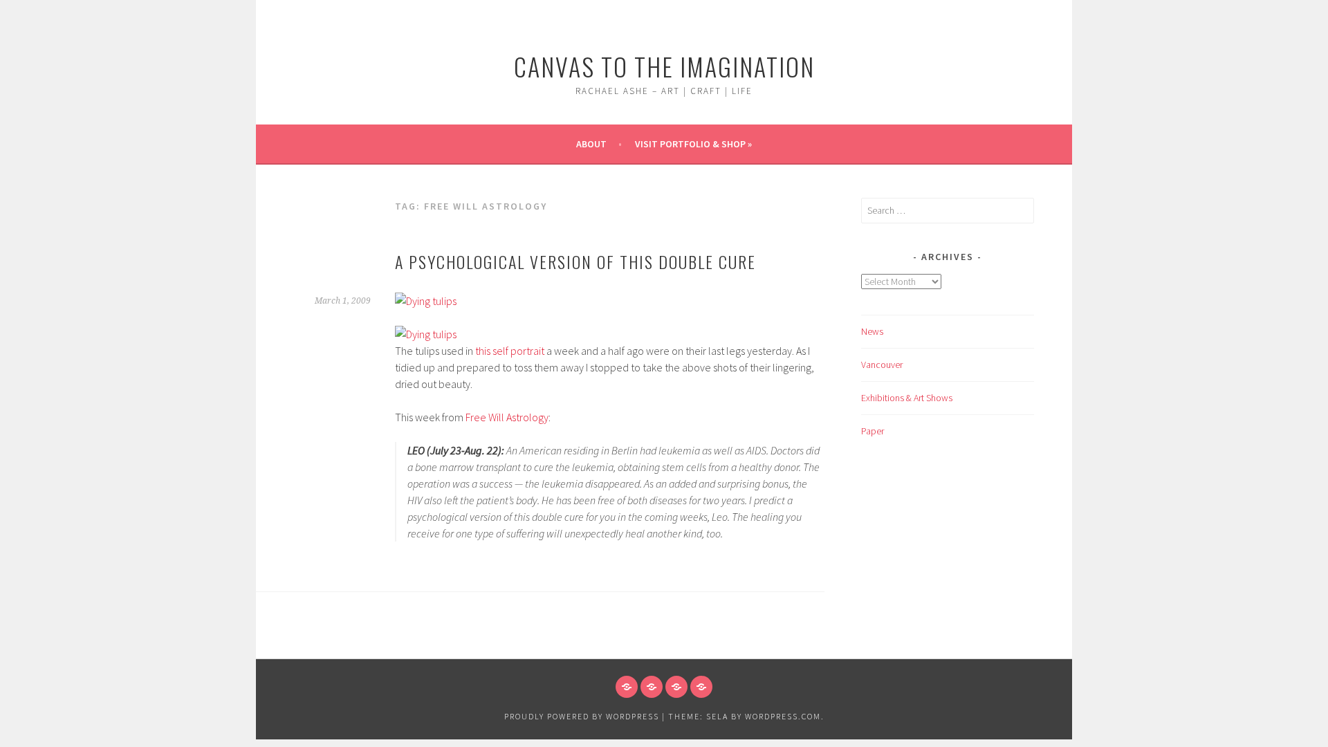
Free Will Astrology (506, 417)
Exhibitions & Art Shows (906, 397)
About (591, 144)
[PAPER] (701, 687)
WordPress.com (783, 716)
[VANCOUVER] (651, 687)
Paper (872, 431)
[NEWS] (627, 687)
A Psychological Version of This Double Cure (575, 261)
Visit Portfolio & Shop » (693, 144)
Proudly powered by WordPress (581, 716)
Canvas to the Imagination (664, 66)
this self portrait (509, 351)
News (872, 331)
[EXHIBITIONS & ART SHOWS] (676, 687)
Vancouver (882, 364)
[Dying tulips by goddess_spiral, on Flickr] (425, 301)
